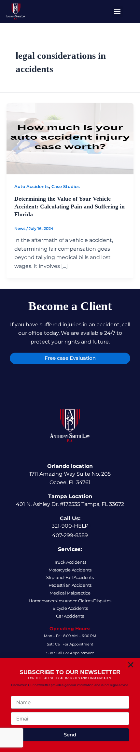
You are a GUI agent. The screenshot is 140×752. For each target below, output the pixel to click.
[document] (70, 376)
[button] (130, 665)
